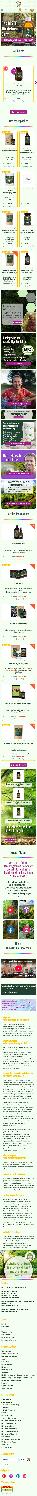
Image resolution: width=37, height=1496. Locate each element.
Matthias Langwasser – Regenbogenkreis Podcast (18, 1375)
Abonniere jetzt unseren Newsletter (18, 503)
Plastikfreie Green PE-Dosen (18, 443)
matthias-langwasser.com (9, 1354)
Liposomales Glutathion (9, 1429)
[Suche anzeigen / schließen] (15, 10)
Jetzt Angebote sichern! (18, 765)
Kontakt (3, 1324)
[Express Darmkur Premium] (9, 139)
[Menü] (3, 10)
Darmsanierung (6, 1415)
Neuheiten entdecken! (18, 112)
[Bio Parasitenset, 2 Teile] (18, 532)
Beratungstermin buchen (9, 1305)
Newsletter (5, 1362)
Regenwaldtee (14, 670)
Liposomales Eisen (7, 1426)
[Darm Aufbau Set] (18, 572)
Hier (4, 1224)
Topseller (4, 1445)
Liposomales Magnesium (9, 1431)
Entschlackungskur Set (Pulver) (18, 663)
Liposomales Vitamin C (9, 1434)
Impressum (5, 1327)
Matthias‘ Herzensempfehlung (18, 623)
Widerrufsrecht (6, 1332)
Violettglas (5, 1372)
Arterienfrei (18, 85)
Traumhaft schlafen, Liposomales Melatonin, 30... (27, 231)
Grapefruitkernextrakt (8, 1418)
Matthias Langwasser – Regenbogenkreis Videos (17, 1378)
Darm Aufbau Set (18, 583)
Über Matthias (6, 1351)
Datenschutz (5, 1335)
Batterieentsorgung (8, 1337)
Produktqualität (6, 1370)
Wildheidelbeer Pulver (8, 1442)
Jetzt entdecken (10, 839)
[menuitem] (3, 10)
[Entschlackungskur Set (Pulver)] (18, 652)
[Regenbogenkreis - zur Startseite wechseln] (18, 4)
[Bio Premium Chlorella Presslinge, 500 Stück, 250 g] (18, 732)
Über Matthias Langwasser (18, 403)
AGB (2, 1329)
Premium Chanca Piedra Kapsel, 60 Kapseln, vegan (9, 271)
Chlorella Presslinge (8, 1410)
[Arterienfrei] (18, 74)
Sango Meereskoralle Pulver (10, 1439)
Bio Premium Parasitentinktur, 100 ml (27, 152)
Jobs (3, 1359)
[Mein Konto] (26, 10)
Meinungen (5, 1367)
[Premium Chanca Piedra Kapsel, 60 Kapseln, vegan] (9, 259)
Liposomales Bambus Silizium (11, 1421)
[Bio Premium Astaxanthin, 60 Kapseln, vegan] (9, 219)
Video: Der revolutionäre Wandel (18, 473)
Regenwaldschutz (7, 1386)
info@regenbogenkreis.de (10, 1297)
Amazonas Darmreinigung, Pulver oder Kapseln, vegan (9, 192)
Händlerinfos (5, 1383)
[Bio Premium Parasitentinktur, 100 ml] (27, 139)
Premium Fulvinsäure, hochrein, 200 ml (27, 271)
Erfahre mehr (17, 322)
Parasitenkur (5, 1437)
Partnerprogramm (7, 1364)
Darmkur (4, 1413)
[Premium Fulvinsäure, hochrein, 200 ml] (27, 259)
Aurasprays (5, 1407)
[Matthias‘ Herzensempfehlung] (18, 612)
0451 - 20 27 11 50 (8, 1295)
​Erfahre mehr (18, 363)
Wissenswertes (6, 1388)
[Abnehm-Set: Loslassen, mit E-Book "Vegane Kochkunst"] (18, 692)
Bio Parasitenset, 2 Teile (18, 544)
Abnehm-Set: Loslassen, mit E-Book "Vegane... (18, 703)
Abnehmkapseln (6, 1399)
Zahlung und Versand (8, 1340)
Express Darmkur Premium (9, 151)
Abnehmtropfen (6, 1402)
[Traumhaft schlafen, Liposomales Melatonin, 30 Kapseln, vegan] (27, 219)
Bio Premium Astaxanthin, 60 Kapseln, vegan (9, 231)
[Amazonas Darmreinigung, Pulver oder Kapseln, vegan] (9, 179)
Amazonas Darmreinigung (10, 1405)
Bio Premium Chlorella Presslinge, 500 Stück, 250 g (18, 743)
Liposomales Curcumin (9, 1423)
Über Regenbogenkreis (9, 1356)
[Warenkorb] (32, 10)
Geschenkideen (6, 1447)
